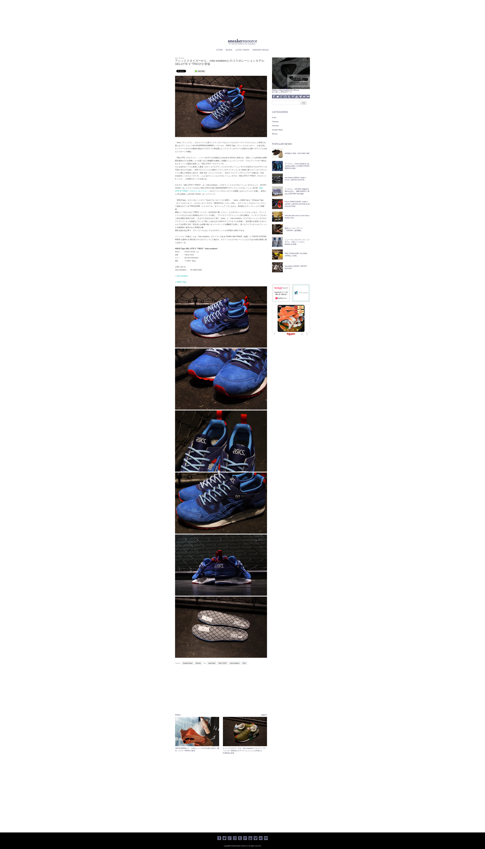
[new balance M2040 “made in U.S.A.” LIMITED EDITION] (277, 179)
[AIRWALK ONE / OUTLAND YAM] (277, 153)
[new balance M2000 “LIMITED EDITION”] (277, 267)
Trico (244, 663)
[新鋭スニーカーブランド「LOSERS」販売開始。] (277, 229)
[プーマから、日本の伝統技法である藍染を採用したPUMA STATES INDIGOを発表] (277, 166)
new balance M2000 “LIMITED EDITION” (296, 267)
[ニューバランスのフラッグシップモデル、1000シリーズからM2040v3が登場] (277, 242)
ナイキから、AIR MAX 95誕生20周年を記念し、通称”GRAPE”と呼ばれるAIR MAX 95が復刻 (297, 191)
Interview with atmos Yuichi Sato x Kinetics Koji (297, 216)
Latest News (242, 50)
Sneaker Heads (260, 50)
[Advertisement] (242, 19)
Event (274, 117)
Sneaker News (187, 663)
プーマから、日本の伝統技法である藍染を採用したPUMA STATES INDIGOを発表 (297, 165)
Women (198, 663)
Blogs (229, 50)
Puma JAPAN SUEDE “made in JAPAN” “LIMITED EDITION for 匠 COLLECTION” (297, 203)
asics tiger (211, 663)
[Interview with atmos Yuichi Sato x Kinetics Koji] (277, 217)
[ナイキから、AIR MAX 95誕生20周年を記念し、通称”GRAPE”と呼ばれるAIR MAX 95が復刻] (277, 191)
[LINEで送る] (199, 71)
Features (275, 121)
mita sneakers (182, 275)
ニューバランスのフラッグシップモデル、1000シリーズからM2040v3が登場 (297, 241)
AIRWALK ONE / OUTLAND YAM (297, 153)
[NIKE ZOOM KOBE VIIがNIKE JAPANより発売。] (277, 254)
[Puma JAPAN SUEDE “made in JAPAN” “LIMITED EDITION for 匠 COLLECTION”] (277, 204)
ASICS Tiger (181, 282)
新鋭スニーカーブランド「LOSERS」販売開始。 (294, 229)
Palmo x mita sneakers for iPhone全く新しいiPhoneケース (285, 91)
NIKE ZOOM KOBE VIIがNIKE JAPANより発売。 (296, 254)
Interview (275, 125)
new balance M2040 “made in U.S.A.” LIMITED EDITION (295, 178)
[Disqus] (221, 792)
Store (219, 50)
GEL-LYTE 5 (223, 663)
